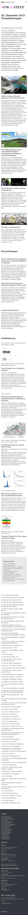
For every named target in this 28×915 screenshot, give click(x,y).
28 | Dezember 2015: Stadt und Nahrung (11, 726)
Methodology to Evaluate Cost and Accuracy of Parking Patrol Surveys (11, 494)
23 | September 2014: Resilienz (9, 741)
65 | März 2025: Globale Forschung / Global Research (12, 609)
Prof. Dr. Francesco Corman (7, 821)
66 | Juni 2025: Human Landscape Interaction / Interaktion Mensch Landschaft (12, 605)
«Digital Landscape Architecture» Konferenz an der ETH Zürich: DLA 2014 (13, 97)
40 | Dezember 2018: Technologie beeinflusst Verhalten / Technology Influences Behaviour (12, 691)
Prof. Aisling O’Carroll (5, 833)
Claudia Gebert (4, 859)
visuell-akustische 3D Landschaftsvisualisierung (13, 267)
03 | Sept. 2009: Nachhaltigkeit (8, 798)
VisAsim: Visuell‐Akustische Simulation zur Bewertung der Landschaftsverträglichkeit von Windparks (14, 261)
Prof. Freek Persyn (5, 834)
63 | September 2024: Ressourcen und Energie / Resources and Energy (13, 617)
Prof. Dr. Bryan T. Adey (6, 816)
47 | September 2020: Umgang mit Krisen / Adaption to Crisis (11, 671)
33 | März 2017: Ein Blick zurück (9, 714)
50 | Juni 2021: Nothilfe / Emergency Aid (11, 663)
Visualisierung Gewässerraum (10, 310)
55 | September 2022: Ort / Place (9, 648)
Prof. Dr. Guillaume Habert (6, 825)
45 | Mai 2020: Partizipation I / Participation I (12, 677)
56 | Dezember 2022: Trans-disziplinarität (11, 645)
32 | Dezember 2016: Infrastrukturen (10, 716)
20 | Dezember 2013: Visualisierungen (11, 748)
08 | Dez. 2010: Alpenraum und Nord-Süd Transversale (11, 783)
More (16, 125)
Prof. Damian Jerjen (5, 828)
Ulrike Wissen (9, 328)
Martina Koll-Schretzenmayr (12, 875)
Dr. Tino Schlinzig (5, 836)
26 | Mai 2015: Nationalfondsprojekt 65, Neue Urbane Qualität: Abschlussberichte (12, 733)
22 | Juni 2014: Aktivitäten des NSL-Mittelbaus (12, 744)
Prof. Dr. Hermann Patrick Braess (8, 819)
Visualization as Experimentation (10, 227)
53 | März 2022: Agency (7, 654)
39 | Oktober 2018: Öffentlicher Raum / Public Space (12, 695)
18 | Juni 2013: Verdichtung (8, 753)
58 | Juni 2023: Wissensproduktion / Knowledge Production (12, 638)
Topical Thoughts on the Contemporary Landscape (12, 369)
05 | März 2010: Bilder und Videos (9, 793)
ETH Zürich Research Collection (13, 343)
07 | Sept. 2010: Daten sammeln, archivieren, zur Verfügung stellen (13, 787)
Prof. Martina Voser (5, 838)
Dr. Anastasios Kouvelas (6, 832)
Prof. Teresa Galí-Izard (6, 823)
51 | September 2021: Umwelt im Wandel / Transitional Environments (11, 659)
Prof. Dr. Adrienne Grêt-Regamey (8, 824)
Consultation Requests (6, 903)
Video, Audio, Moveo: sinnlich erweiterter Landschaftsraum (13, 189)
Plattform (17, 320)
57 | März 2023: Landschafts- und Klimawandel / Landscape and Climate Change (13, 642)
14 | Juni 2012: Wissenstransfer (9, 765)
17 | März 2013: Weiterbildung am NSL (10, 756)
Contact (2, 901)
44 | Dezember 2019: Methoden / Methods (11, 679)
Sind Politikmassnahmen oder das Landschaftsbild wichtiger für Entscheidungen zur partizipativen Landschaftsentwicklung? (11, 152)
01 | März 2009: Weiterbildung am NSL (10, 803)
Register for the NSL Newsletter (8, 865)
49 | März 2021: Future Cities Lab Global (11, 665)
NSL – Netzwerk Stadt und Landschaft (8, 2)
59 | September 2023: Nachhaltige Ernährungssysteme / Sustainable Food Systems (13, 634)
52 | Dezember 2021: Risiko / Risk (9, 656)
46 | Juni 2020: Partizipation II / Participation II (12, 674)
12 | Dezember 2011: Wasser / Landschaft (11, 771)
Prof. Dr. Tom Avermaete (6, 817)
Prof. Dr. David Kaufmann (6, 829)
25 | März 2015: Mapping (7, 736)
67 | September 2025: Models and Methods (12, 602)
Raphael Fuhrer (10, 301)
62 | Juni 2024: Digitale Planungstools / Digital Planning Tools (12, 621)
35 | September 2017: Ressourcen (9, 709)
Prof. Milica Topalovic (5, 837)
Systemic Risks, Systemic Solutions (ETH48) (13, 288)
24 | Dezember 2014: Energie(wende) (10, 739)
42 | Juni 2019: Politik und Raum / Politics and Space (12, 684)
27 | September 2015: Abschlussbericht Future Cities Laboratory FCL (12, 729)
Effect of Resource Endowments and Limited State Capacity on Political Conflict (13, 284)
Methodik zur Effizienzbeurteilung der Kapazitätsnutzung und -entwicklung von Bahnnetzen (13, 398)
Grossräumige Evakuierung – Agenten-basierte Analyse (12, 446)
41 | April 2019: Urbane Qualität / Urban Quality (12, 688)
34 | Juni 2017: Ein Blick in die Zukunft (10, 711)
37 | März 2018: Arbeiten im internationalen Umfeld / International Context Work (13, 703)
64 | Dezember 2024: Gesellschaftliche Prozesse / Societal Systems (13, 613)
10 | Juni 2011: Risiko (6, 776)
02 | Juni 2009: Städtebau (7, 800)
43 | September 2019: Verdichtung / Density (12, 681)
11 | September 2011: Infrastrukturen (10, 773)
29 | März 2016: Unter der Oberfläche (10, 723)
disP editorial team (5, 889)
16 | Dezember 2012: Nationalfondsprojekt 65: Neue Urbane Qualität (14, 759)
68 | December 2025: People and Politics (11, 600)
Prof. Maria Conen (5, 820)
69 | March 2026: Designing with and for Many (12, 597)
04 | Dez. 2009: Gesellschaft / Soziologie (11, 795)
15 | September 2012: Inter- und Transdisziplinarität (13, 762)
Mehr (16, 372)
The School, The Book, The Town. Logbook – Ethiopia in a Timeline (14, 537)
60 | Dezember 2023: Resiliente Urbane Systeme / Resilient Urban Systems (13, 629)
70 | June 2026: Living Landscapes (9, 595)
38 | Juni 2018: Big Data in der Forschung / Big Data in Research (14, 699)
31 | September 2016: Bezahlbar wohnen (11, 719)
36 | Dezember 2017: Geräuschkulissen (11, 707)
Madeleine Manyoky (16, 279)
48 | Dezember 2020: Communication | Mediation (13, 668)
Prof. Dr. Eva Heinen (5, 826)
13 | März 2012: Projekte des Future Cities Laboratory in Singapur (11, 768)
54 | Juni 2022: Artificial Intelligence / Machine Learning (12, 651)
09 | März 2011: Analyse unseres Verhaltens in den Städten (13, 779)
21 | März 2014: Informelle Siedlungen (10, 746)
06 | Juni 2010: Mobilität (7, 790)
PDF (6, 451)
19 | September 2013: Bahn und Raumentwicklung (13, 751)
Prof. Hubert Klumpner (6, 830)
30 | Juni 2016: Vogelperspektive (9, 721)
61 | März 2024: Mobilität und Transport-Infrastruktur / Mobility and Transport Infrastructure (13, 625)
